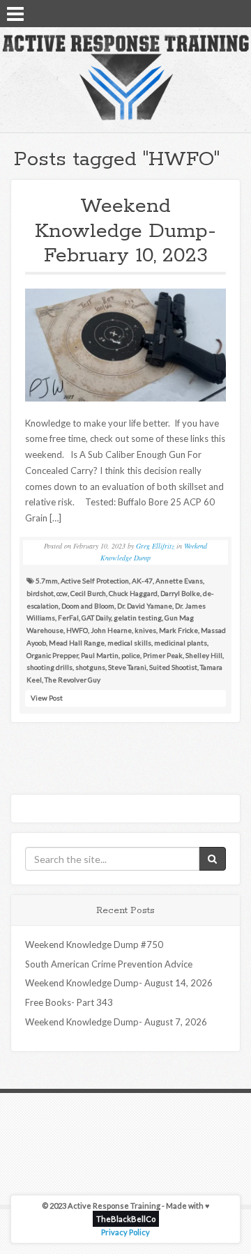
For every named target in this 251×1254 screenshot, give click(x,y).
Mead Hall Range (77, 643)
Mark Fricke (178, 630)
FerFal (68, 617)
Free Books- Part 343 (69, 1002)
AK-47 (142, 580)
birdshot (40, 593)
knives (145, 630)
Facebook (198, 12)
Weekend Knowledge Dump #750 (94, 944)
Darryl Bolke (180, 593)
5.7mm (47, 580)
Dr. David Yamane (144, 606)
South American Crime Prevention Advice (108, 964)
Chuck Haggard (133, 593)
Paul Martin (100, 655)
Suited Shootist (173, 667)
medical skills (129, 643)
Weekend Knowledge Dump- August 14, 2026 (119, 982)
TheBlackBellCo (125, 1218)
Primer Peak (163, 655)
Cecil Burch (88, 593)
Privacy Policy (125, 1232)
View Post (47, 698)
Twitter (216, 12)
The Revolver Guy (72, 679)
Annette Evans (179, 580)
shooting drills (49, 667)
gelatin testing (138, 617)
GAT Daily (96, 617)
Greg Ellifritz (155, 546)
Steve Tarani (127, 667)
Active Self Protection (95, 580)
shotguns (90, 667)
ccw (62, 593)
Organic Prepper (52, 655)
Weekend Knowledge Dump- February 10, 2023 (125, 231)
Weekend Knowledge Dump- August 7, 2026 (116, 1021)
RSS (235, 12)
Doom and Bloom (87, 606)
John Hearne (111, 630)
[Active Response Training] (125, 76)
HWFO (77, 630)
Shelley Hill (203, 655)
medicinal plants (180, 643)
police (130, 655)
